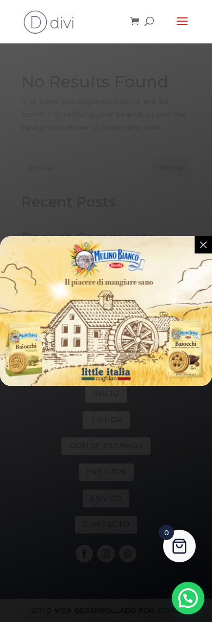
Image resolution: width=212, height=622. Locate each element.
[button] (188, 598)
